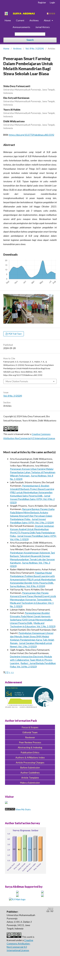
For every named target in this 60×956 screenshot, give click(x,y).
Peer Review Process (30, 742)
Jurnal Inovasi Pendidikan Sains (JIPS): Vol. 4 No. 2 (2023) (32, 499)
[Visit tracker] (6, 802)
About (47, 20)
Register (42, 2)
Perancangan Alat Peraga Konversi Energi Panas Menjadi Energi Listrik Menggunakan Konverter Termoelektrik (33, 596)
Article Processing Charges (30, 762)
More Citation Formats (17, 381)
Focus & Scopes (30, 727)
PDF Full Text (15, 333)
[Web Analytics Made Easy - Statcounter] (10, 809)
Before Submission (30, 767)
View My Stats (23, 809)
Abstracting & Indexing (30, 747)
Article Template (30, 777)
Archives (34, 20)
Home (8, 20)
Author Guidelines (30, 772)
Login (52, 2)
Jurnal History (42, 27)
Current (20, 20)
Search (30, 40)
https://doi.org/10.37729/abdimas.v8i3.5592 (31, 134)
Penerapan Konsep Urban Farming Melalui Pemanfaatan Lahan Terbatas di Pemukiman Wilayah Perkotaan (32, 472)
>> (12, 672)
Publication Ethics (30, 752)
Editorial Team (30, 732)
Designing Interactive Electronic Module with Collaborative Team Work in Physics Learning (31, 660)
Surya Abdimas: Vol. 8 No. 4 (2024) (27, 586)
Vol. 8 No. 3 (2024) (35, 48)
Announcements (21, 27)
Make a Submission (30, 782)
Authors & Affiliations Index (30, 757)
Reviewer (30, 737)
